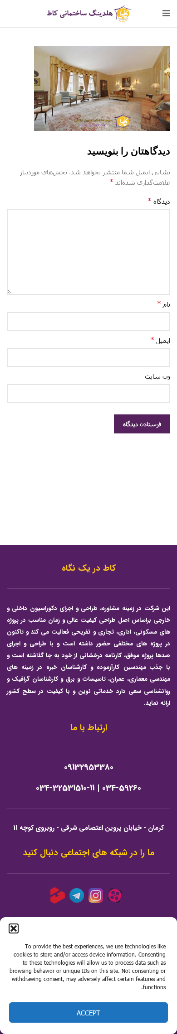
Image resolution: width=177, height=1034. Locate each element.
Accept (88, 1013)
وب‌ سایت (157, 376)
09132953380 (88, 767)
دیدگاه (159, 201)
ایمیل (160, 340)
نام (163, 303)
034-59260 (121, 788)
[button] (13, 928)
